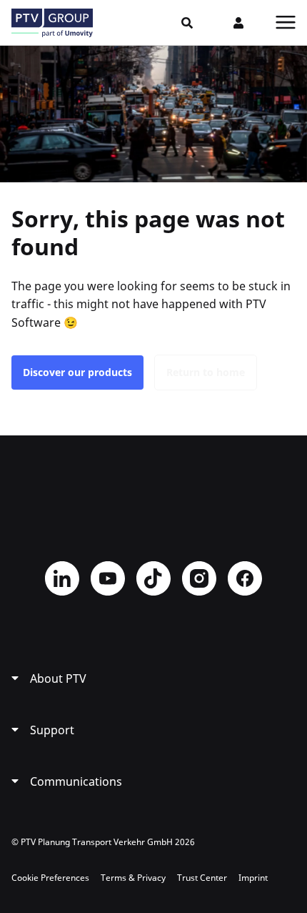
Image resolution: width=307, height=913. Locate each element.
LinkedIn (62, 578)
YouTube (108, 578)
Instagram (199, 578)
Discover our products (77, 372)
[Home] (52, 23)
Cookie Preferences (50, 878)
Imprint (253, 878)
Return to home (205, 372)
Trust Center (202, 878)
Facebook (245, 578)
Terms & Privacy (133, 878)
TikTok (153, 578)
